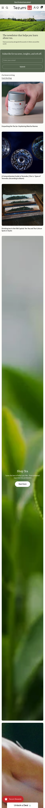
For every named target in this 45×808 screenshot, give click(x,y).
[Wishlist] (38, 8)
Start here (23, 484)
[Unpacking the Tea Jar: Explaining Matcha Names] (22, 103)
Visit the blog (7, 78)
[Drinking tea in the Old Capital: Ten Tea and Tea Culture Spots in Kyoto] (22, 205)
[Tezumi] (22, 7)
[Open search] (7, 7)
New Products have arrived (22, 2)
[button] (41, 7)
